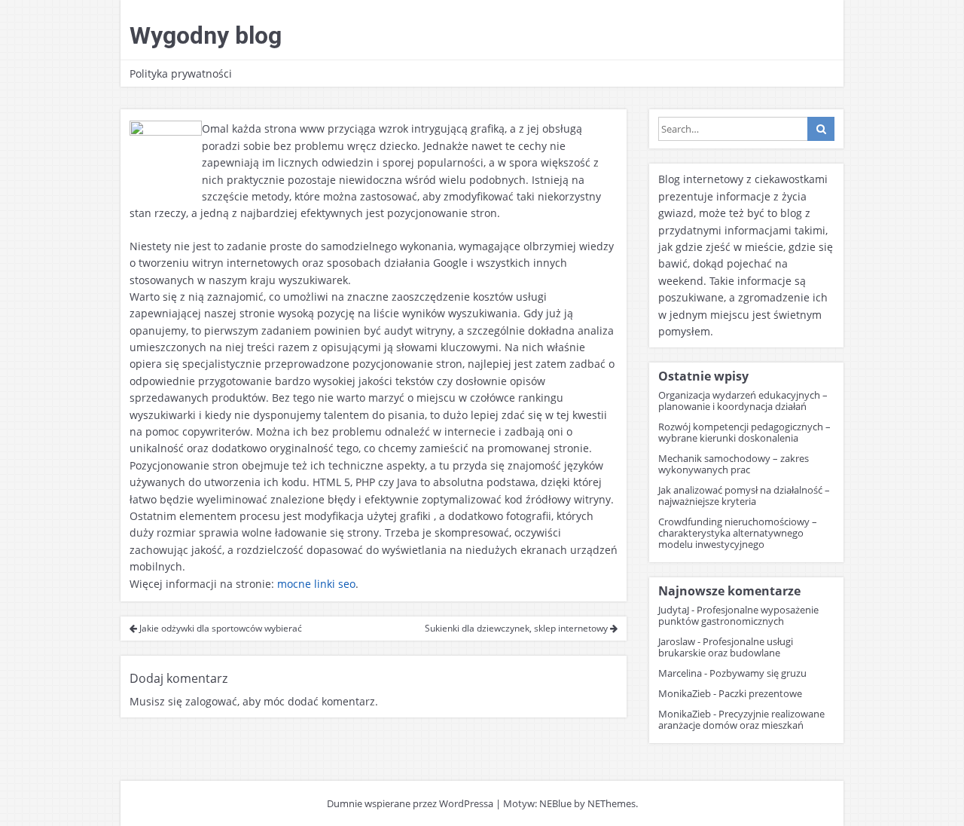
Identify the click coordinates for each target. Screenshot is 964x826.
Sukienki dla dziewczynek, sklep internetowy (517, 628)
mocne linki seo (316, 584)
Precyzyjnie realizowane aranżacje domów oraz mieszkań (741, 719)
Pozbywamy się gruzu (758, 673)
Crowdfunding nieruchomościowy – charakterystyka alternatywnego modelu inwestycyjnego (737, 533)
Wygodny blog (206, 35)
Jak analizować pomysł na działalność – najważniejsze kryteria (744, 495)
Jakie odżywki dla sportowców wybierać (219, 628)
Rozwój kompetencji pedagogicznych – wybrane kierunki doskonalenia (744, 432)
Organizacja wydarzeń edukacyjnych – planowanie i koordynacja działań (743, 400)
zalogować (211, 701)
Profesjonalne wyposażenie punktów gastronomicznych (738, 615)
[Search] (820, 129)
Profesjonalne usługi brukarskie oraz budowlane (725, 647)
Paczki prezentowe (760, 693)
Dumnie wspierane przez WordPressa (410, 803)
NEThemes (611, 803)
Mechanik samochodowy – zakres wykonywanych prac (733, 463)
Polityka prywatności (181, 73)
